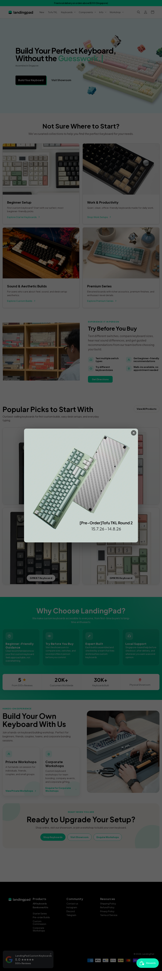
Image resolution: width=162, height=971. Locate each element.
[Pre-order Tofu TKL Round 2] (81, 485)
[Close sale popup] (133, 433)
